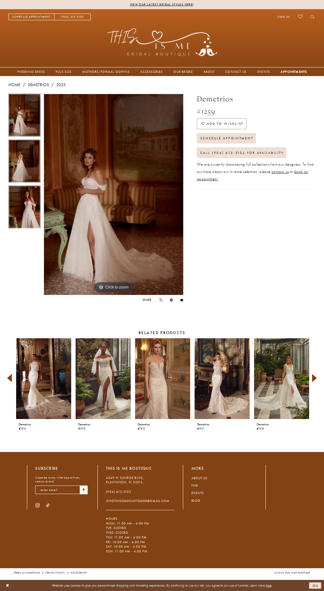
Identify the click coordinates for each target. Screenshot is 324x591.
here (268, 585)
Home (14, 84)
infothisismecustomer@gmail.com (138, 501)
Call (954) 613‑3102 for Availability (242, 153)
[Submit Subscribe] (84, 490)
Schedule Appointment (226, 138)
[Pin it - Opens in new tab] (171, 300)
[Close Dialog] (7, 585)
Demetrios (38, 84)
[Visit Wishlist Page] (300, 17)
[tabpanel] (24, 117)
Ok (316, 585)
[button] (283, 17)
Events (197, 493)
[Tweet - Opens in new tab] (161, 300)
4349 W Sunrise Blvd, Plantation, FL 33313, (125, 480)
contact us (280, 171)
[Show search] (310, 17)
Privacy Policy (55, 572)
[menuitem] (31, 17)
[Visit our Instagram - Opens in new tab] (37, 505)
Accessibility (79, 572)
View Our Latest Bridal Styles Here (161, 4)
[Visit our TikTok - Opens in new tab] (48, 505)
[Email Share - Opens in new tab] (182, 300)
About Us (199, 478)
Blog (196, 501)
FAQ (194, 485)
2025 (60, 84)
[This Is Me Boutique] (162, 42)
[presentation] (43, 378)
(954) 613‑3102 (118, 492)
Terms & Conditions (27, 572)
